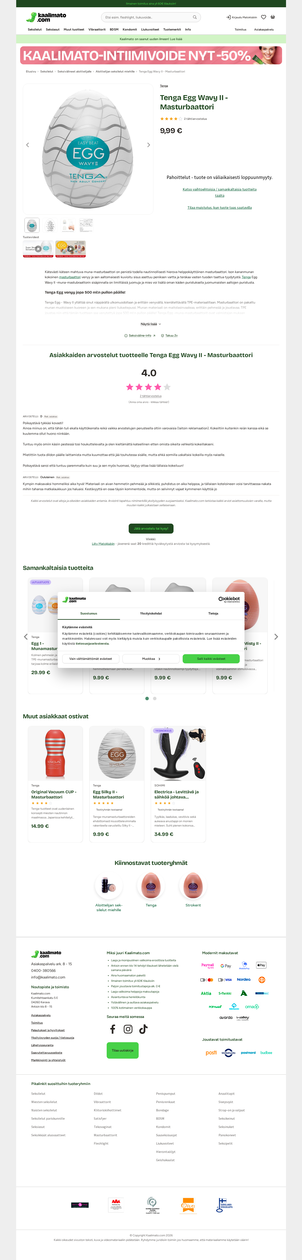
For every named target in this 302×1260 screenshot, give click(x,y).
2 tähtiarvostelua (195, 119)
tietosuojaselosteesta (92, 643)
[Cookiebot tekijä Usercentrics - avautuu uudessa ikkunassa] (221, 600)
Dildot (98, 1093)
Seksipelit (226, 1143)
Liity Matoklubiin (103, 544)
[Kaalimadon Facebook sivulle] (112, 1029)
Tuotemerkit (172, 29)
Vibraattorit (97, 29)
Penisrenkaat (165, 1102)
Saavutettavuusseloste (46, 1053)
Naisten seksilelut (44, 1110)
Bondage (162, 1110)
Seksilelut (35, 29)
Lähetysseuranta (42, 1045)
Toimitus (240, 29)
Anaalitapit (227, 1093)
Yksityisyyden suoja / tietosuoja (52, 1038)
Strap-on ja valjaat (232, 1110)
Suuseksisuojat (166, 1135)
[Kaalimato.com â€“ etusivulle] (46, 954)
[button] (195, 17)
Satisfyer (100, 1118)
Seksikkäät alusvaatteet (48, 1135)
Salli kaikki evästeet (211, 659)
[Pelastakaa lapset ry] (80, 1205)
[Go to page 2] (155, 698)
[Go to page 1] (147, 698)
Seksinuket (226, 1127)
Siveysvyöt (226, 1102)
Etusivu (31, 71)
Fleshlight (101, 1143)
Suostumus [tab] (88, 613)
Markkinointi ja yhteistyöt (48, 1060)
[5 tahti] (180, 119)
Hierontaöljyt (166, 1152)
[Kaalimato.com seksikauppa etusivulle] (62, 17)
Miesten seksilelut (44, 1102)
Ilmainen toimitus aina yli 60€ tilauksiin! (151, 3)
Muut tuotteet (74, 29)
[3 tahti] (171, 119)
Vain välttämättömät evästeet (90, 659)
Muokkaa (148, 659)
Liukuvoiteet (150, 29)
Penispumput (165, 1093)
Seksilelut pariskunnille (48, 1118)
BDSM (114, 29)
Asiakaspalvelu (264, 29)
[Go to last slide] (26, 637)
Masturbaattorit (105, 1135)
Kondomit (130, 29)
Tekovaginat (102, 1127)
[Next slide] (276, 637)
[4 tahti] (176, 119)
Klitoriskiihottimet (107, 1110)
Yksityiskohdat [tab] (151, 613)
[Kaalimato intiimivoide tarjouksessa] (151, 55)
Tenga (164, 86)
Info (188, 29)
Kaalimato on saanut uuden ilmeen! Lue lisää (151, 39)
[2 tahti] (167, 119)
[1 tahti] (162, 119)
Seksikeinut (227, 1118)
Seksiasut (53, 29)
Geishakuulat (165, 1160)
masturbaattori (70, 277)
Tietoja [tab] (213, 613)
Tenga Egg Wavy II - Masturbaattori (194, 102)
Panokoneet (227, 1135)
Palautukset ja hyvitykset (48, 1030)
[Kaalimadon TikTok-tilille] (143, 1029)
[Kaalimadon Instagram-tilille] (128, 1029)
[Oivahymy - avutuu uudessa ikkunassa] (188, 1205)
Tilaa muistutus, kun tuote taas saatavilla (219, 207)
